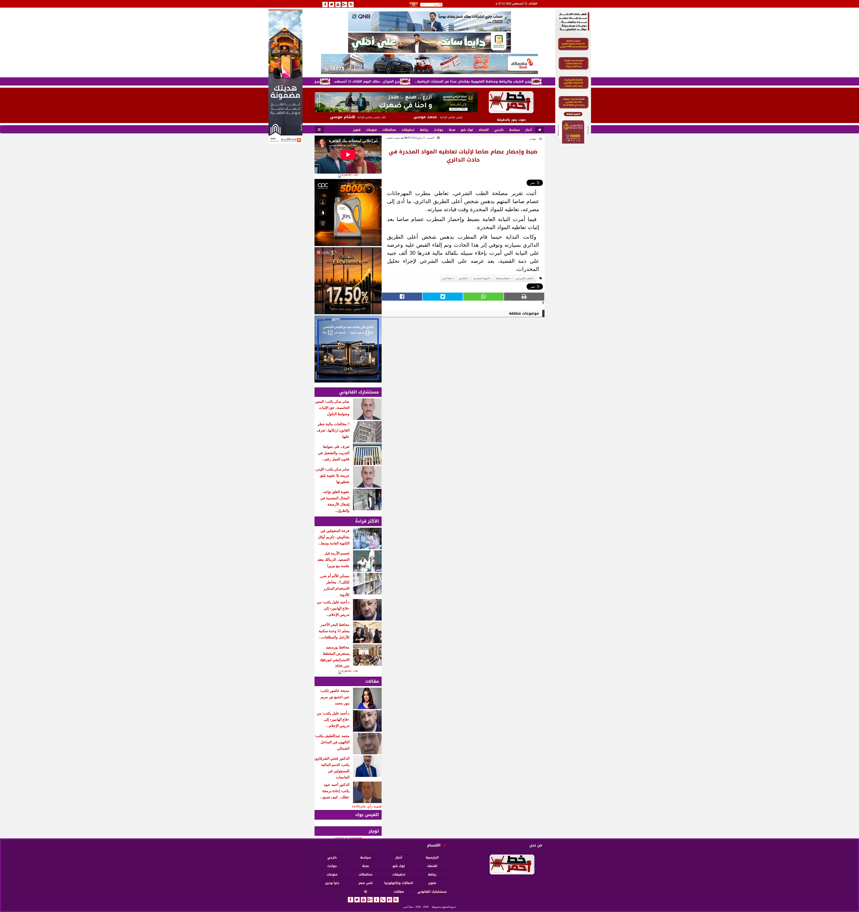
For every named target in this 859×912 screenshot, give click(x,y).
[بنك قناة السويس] (348, 349)
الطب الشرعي (524, 278)
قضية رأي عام (371, 806)
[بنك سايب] (348, 280)
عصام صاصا (502, 278)
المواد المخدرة (481, 278)
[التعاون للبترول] (348, 212)
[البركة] (429, 64)
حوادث (532, 138)
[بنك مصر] (573, 142)
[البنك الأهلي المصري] (429, 43)
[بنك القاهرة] (348, 176)
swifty (356, 806)
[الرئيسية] (539, 130)
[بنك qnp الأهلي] (429, 21)
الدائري (463, 278)
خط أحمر (447, 278)
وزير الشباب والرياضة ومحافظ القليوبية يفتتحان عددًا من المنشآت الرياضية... (525, 82)
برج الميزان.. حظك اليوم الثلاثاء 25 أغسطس (419, 82)
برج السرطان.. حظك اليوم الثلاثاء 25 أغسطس (338, 82)
